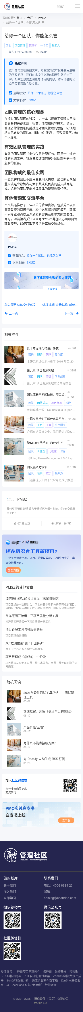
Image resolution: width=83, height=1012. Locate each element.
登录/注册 (63, 6)
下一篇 (69, 313)
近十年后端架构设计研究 (43, 348)
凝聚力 (59, 473)
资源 (48, 376)
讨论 (63, 451)
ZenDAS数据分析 (18, 980)
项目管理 (20, 45)
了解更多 (52, 289)
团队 (8, 45)
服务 (39, 354)
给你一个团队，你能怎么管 (45, 93)
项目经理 (56, 403)
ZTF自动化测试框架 (37, 976)
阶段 (68, 403)
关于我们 (10, 885)
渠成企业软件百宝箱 (45, 980)
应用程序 (60, 425)
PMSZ (42, 18)
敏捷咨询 (50, 985)
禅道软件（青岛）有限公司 (51, 998)
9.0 (40, 1003)
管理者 (33, 45)
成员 (48, 473)
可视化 (53, 451)
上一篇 (13, 313)
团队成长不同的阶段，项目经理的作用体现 (47, 394)
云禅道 (47, 971)
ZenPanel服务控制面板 (27, 985)
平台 (39, 425)
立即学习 (10, 897)
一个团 (44, 45)
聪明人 (56, 45)
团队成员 (60, 376)
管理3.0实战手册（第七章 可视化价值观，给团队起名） (47, 442)
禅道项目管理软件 (28, 971)
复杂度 (59, 354)
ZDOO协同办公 (11, 976)
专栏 (30, 18)
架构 (31, 354)
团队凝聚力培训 (37, 467)
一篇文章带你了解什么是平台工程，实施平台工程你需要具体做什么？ (47, 418)
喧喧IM (74, 971)
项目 (31, 376)
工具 (48, 425)
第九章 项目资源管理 (40, 370)
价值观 (41, 451)
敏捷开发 (60, 971)
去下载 (66, 820)
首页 (19, 18)
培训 (39, 473)
